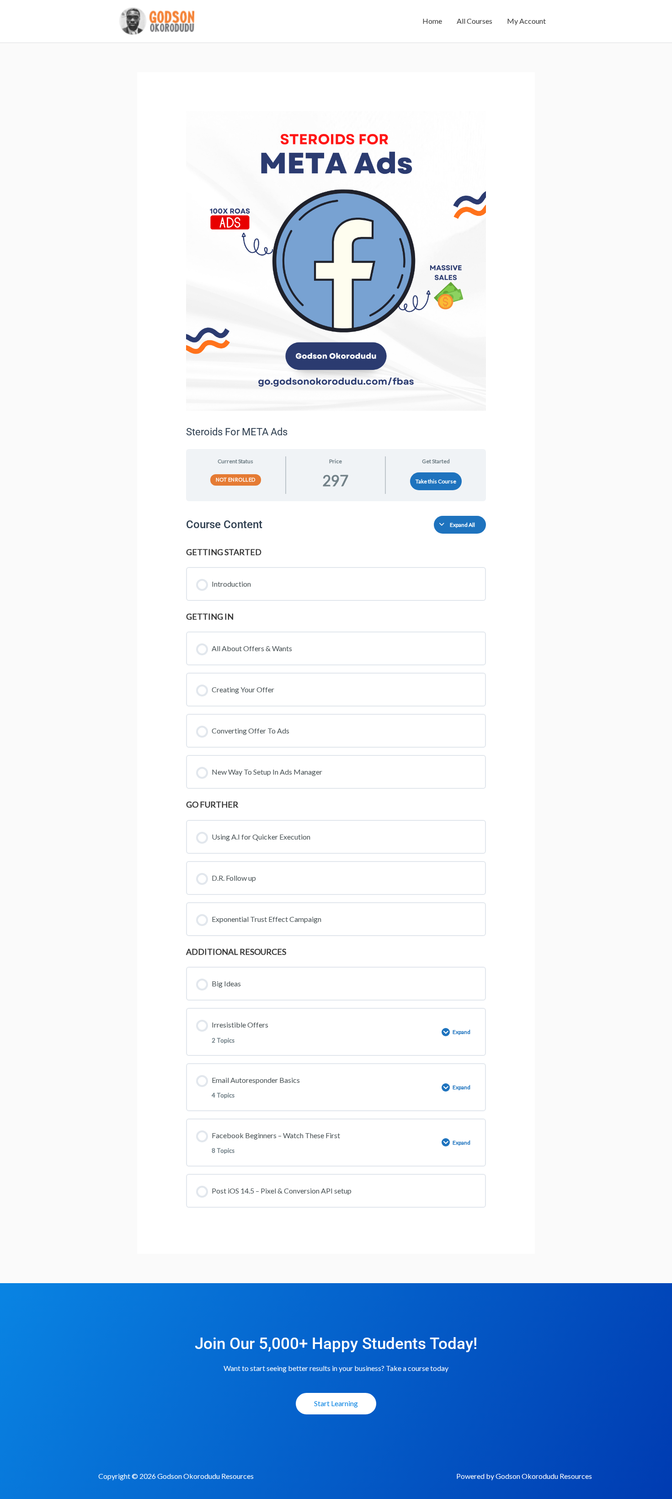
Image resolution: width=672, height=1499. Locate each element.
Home (432, 20)
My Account (526, 20)
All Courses (474, 20)
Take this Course (436, 481)
